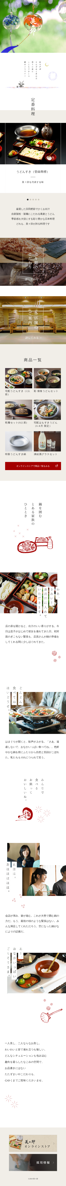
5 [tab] (38, 199)
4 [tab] (36, 199)
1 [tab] (27, 199)
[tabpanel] (33, 158)
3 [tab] (33, 199)
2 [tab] (30, 199)
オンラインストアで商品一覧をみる (33, 466)
